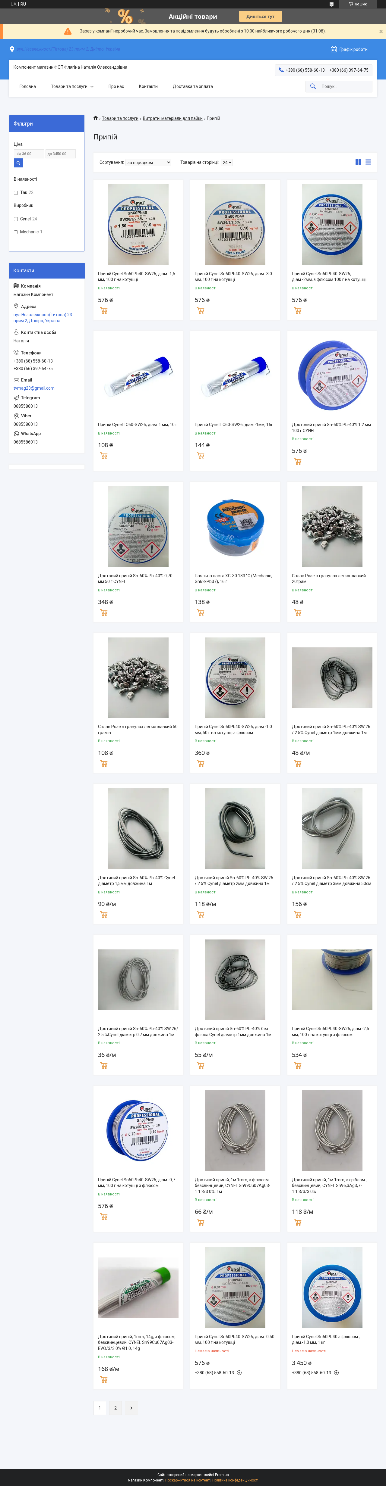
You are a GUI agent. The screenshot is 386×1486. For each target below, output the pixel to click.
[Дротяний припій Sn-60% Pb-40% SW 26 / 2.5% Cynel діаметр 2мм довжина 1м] (235, 828)
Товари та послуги (69, 86)
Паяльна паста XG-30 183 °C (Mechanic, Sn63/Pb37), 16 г (233, 578)
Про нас (116, 86)
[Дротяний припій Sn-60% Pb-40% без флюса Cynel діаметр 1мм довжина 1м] (235, 979)
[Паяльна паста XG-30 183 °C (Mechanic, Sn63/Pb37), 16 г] (235, 526)
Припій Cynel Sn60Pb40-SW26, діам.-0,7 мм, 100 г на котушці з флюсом (136, 1182)
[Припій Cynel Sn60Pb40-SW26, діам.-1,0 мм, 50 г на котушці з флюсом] (235, 677)
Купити (103, 310)
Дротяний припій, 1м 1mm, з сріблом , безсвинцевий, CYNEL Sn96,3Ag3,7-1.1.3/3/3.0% (329, 1185)
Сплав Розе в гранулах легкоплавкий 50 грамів (138, 729)
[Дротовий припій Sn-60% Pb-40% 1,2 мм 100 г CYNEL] (332, 375)
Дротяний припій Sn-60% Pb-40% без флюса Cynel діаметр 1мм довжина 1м (233, 1031)
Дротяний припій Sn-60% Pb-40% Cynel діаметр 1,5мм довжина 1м (136, 880)
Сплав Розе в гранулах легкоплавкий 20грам (329, 578)
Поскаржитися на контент (187, 1480)
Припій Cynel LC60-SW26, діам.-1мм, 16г (234, 424)
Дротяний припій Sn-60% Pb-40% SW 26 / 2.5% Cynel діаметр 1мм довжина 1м (331, 729)
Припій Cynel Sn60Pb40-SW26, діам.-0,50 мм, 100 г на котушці (234, 1339)
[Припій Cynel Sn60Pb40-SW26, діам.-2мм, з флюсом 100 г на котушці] (332, 224)
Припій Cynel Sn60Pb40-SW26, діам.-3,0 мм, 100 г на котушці (233, 276)
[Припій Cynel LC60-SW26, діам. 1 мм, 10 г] (138, 375)
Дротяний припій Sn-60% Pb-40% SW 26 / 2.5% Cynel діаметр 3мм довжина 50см (331, 880)
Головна (28, 86)
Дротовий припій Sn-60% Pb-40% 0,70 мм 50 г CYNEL (135, 578)
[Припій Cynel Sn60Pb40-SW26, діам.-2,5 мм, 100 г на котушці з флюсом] (332, 979)
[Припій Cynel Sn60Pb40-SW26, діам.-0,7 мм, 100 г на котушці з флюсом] (138, 1130)
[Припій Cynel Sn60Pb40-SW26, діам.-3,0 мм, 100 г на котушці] (235, 224)
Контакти (148, 86)
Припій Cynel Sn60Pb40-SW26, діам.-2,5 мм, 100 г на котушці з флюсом (330, 1031)
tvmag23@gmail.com (34, 388)
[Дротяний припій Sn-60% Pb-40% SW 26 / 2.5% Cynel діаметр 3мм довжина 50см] (332, 828)
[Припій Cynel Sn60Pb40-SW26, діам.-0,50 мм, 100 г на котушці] (235, 1287)
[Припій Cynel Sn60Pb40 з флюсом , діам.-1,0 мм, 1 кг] (332, 1287)
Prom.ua (222, 1475)
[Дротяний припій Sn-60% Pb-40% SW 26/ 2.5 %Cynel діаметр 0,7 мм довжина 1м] (138, 979)
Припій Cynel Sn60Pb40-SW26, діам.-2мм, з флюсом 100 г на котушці (329, 276)
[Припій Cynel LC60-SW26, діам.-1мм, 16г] (235, 375)
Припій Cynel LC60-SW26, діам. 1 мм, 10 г (137, 424)
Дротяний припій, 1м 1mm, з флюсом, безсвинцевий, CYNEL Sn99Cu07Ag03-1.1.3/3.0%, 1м (233, 1185)
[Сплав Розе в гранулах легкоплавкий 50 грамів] (138, 677)
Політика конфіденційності (235, 1480)
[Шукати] (313, 86)
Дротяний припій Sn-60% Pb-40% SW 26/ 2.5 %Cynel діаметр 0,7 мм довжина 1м (138, 1031)
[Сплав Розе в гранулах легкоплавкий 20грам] (332, 526)
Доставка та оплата (193, 86)
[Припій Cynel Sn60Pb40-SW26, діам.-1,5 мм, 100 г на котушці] (138, 224)
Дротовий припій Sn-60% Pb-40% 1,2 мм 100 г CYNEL (331, 427)
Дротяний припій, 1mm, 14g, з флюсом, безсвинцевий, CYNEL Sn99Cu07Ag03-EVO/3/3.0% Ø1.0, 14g (137, 1342)
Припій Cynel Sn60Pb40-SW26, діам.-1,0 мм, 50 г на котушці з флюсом (233, 729)
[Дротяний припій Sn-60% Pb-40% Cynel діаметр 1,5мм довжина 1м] (138, 828)
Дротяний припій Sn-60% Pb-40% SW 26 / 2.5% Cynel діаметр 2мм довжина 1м (234, 880)
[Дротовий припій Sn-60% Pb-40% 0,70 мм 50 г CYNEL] (138, 526)
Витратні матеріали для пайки (173, 118)
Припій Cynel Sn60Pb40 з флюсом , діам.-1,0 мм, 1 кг (326, 1339)
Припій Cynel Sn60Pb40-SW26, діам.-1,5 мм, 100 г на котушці (136, 276)
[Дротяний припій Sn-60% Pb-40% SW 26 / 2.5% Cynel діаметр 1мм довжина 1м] (332, 677)
